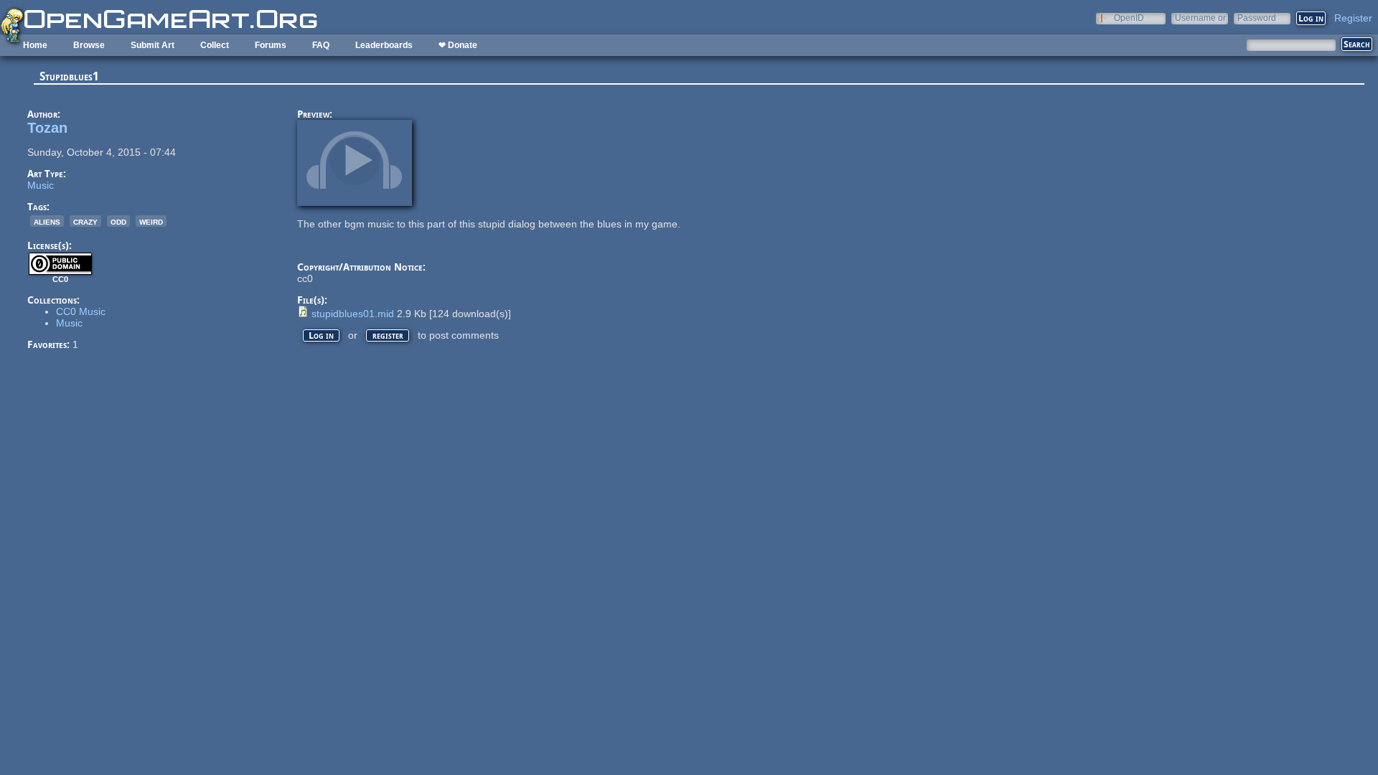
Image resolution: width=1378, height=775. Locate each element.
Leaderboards (384, 45)
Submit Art (152, 45)
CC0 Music (81, 311)
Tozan (47, 128)
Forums (270, 45)
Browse (89, 45)
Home (35, 45)
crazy (85, 221)
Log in (321, 335)
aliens (47, 221)
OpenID (1129, 17)
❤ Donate (458, 45)
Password (1256, 17)
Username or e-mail (1200, 17)
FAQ (320, 45)
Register (1353, 18)
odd (118, 221)
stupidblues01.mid (352, 313)
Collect (214, 45)
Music (40, 185)
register (387, 335)
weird (151, 221)
